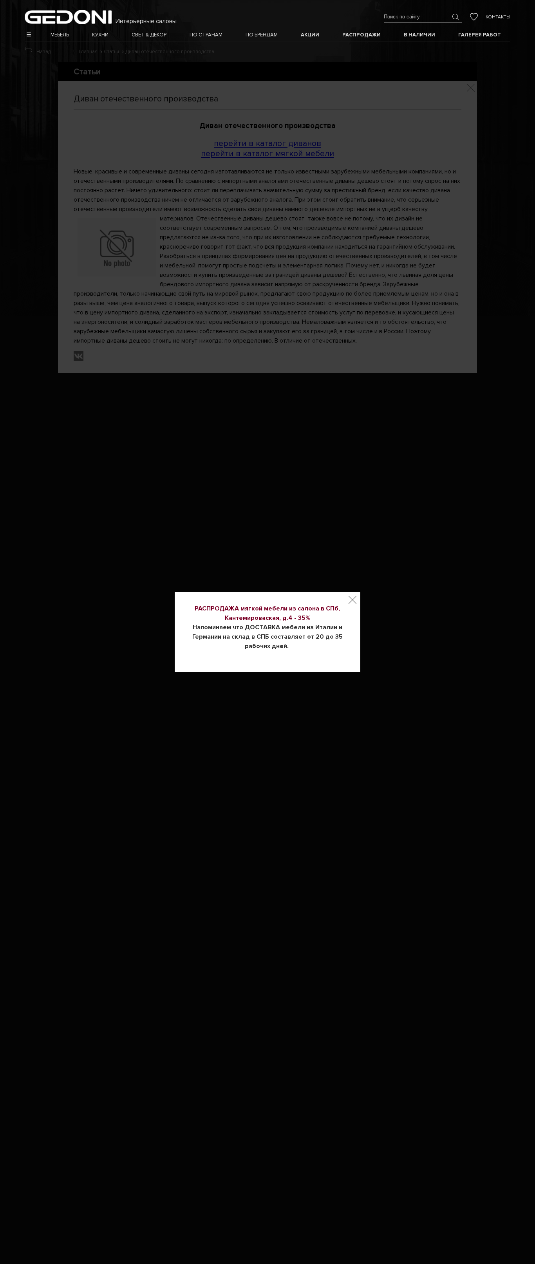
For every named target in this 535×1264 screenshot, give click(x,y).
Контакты (498, 17)
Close (352, 600)
